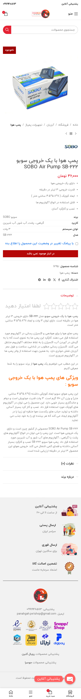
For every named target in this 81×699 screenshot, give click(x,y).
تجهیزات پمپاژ (33, 125)
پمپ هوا (15, 125)
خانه (75, 125)
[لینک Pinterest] (49, 280)
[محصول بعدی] (66, 133)
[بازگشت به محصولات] (71, 133)
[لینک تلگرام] (39, 280)
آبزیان (50, 125)
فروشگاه (63, 125)
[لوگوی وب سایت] (40, 13)
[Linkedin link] (44, 280)
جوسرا (28, 662)
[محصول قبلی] (75, 133)
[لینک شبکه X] (54, 280)
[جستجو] (7, 30)
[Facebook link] (59, 280)
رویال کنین (28, 654)
